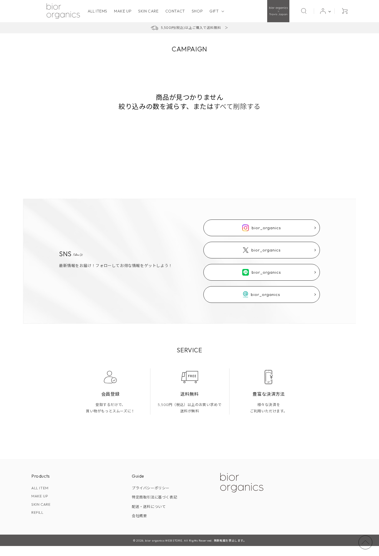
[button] (216, 11)
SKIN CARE (40, 504)
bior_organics (266, 227)
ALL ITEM (40, 488)
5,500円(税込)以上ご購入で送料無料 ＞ (194, 28)
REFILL (37, 512)
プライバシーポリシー (151, 488)
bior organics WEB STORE (163, 540)
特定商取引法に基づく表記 (154, 497)
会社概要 (139, 515)
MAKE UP (39, 496)
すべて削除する (237, 106)
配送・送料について (149, 506)
